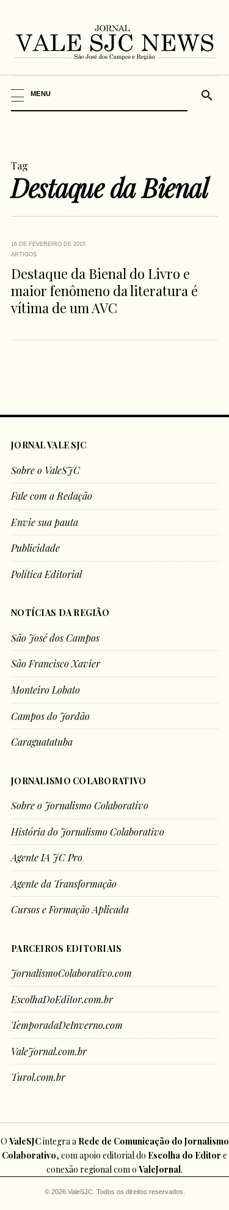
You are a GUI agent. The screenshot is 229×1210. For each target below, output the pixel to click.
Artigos (24, 254)
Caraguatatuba (42, 741)
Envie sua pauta (44, 522)
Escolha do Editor (184, 1155)
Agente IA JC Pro (46, 857)
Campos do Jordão (50, 716)
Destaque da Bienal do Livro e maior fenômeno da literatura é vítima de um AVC (104, 290)
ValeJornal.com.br (49, 1051)
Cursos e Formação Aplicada (70, 909)
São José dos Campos (55, 637)
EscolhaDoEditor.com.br (62, 999)
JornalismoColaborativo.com (71, 973)
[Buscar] (205, 93)
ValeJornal (160, 1169)
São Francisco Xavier (55, 663)
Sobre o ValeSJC (45, 470)
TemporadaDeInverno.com (67, 1025)
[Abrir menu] (100, 93)
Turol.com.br (38, 1077)
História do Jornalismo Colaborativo (87, 831)
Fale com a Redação (51, 495)
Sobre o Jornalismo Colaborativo (79, 805)
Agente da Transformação (64, 883)
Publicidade (35, 547)
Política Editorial (46, 574)
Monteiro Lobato (45, 689)
